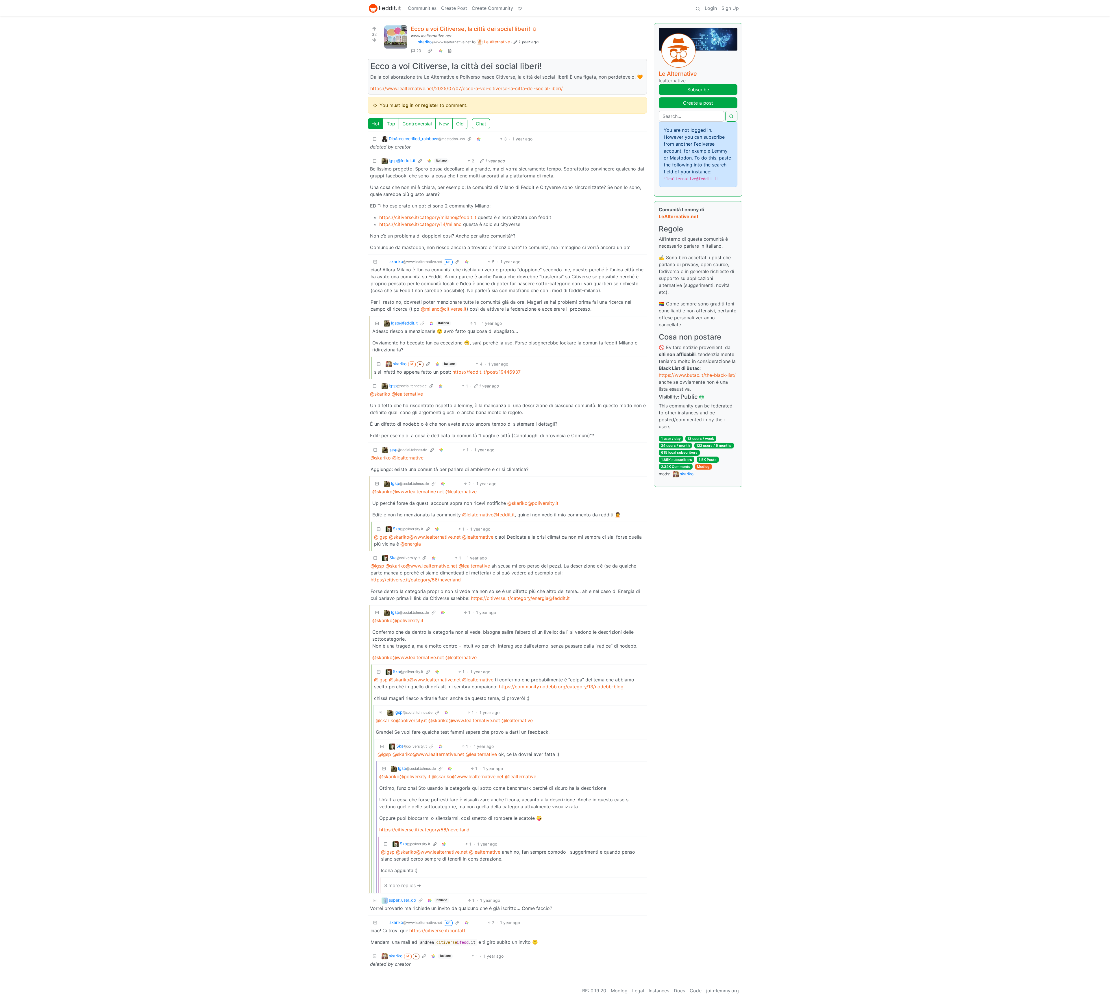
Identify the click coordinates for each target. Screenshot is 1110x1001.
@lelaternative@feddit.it (488, 515)
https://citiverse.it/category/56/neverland (416, 580)
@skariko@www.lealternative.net (408, 491)
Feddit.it (390, 8)
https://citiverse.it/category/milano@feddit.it (427, 217)
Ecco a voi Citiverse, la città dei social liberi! (470, 28)
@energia (410, 544)
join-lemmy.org (722, 990)
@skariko (380, 394)
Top (391, 124)
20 (418, 50)
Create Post (454, 8)
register (429, 105)
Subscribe (698, 89)
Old (460, 124)
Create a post (698, 103)
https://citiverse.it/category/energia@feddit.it (520, 598)
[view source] (449, 50)
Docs (679, 990)
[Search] (697, 8)
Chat (481, 124)
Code (696, 990)
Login (711, 8)
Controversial (417, 124)
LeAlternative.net (678, 216)
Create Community (492, 8)
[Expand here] (395, 37)
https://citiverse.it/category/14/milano (420, 224)
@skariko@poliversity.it (532, 503)
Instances (659, 990)
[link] (430, 50)
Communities (422, 8)
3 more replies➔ (402, 885)
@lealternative (407, 394)
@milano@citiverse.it (444, 309)
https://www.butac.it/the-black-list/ (697, 375)
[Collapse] (374, 138)
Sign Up (730, 8)
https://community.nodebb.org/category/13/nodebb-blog (561, 686)
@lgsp (381, 537)
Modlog (703, 466)
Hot (375, 124)
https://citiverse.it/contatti (438, 930)
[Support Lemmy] (519, 8)
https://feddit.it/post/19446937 (486, 372)
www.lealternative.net (431, 35)
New (444, 124)
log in (408, 105)
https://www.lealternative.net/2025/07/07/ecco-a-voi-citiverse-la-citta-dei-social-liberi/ (466, 88)
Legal (638, 990)
